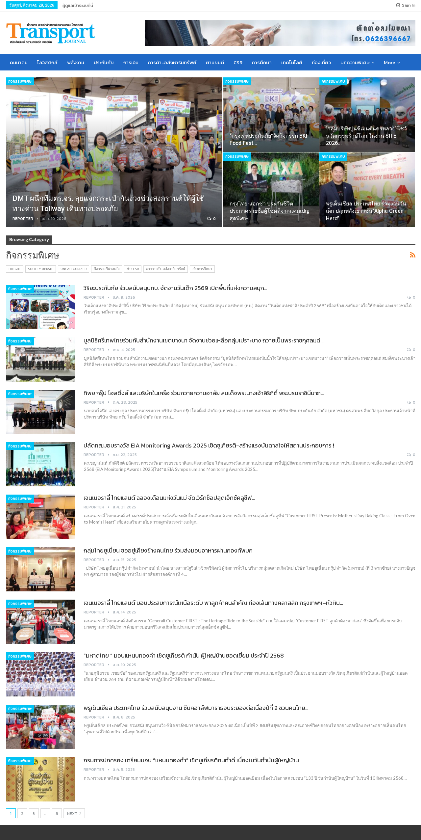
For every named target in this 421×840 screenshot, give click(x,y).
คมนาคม (19, 62)
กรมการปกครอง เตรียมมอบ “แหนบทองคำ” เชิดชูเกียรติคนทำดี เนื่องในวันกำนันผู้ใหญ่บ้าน (191, 760)
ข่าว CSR (133, 268)
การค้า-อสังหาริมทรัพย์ (172, 62)
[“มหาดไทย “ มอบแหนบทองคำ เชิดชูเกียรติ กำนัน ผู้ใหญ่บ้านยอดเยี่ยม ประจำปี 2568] (40, 674)
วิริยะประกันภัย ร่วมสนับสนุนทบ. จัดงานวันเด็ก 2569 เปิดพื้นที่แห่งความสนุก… (175, 288)
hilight (15, 268)
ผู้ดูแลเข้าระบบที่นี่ (77, 5)
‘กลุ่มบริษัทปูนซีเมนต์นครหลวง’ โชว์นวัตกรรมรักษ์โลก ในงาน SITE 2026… (366, 135)
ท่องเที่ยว (321, 62)
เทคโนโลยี (291, 62)
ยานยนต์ (215, 62)
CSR (238, 62)
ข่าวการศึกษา (202, 268)
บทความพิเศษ (355, 62)
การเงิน (130, 62)
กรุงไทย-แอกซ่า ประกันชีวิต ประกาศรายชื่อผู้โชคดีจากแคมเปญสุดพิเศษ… (269, 211)
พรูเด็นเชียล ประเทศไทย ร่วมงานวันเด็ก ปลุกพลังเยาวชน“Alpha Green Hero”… (366, 211)
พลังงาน (75, 62)
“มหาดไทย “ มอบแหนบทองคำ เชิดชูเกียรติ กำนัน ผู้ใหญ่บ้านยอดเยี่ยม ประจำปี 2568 (184, 655)
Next (72, 814)
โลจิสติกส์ (47, 62)
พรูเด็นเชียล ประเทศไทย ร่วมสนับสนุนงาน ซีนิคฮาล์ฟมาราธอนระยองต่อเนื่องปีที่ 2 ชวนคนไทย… (196, 707)
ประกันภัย (104, 62)
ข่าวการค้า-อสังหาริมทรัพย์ (165, 268)
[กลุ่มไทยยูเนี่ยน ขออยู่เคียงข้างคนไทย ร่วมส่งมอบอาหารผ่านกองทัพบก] (40, 569)
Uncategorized (74, 268)
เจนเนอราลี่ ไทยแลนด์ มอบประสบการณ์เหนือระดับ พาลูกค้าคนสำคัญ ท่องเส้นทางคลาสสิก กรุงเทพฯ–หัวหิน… (213, 602)
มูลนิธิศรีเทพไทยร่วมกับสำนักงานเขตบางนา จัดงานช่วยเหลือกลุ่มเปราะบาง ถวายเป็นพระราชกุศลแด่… (204, 340)
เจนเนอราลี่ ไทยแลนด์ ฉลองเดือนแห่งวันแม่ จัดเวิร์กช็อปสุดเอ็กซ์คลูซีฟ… (169, 497)
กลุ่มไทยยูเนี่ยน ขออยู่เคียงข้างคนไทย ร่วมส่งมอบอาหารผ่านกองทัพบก (168, 550)
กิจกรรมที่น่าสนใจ (106, 268)
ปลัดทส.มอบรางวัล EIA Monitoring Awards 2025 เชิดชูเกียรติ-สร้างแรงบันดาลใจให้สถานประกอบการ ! (209, 445)
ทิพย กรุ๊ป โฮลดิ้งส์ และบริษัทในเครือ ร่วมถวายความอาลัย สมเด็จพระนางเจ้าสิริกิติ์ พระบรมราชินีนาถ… (204, 393)
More (389, 62)
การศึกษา (262, 62)
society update (40, 268)
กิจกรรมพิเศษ (20, 81)
